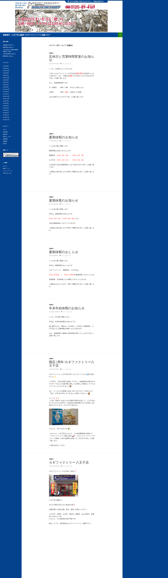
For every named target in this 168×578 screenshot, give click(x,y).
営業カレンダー (7, 136)
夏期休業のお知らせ (63, 200)
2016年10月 (6, 98)
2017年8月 (6, 91)
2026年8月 (6, 66)
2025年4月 (6, 68)
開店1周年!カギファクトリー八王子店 (71, 363)
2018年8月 (6, 87)
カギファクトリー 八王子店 (69, 462)
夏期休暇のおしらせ (63, 252)
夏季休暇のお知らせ (8, 56)
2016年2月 (6, 112)
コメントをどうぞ (66, 63)
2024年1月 (6, 75)
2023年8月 (6, 80)
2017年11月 (6, 89)
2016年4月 (6, 108)
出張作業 (5, 132)
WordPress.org (7, 173)
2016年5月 (6, 105)
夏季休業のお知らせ (8, 47)
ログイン (5, 166)
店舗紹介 (51, 53)
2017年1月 (6, 94)
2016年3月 (6, 110)
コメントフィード (7, 171)
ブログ (4, 129)
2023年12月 (6, 77)
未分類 (4, 143)
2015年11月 (6, 119)
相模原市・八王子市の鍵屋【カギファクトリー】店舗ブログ (26, 35)
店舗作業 (5, 139)
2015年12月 (6, 117)
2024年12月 (6, 70)
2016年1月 (6, 115)
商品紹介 (5, 134)
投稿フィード (6, 168)
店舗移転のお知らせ (8, 45)
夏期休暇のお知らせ (63, 137)
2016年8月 (6, 103)
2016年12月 (6, 96)
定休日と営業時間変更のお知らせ (71, 58)
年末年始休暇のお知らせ (67, 308)
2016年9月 (6, 101)
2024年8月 (6, 73)
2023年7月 (6, 82)
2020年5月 (6, 84)
